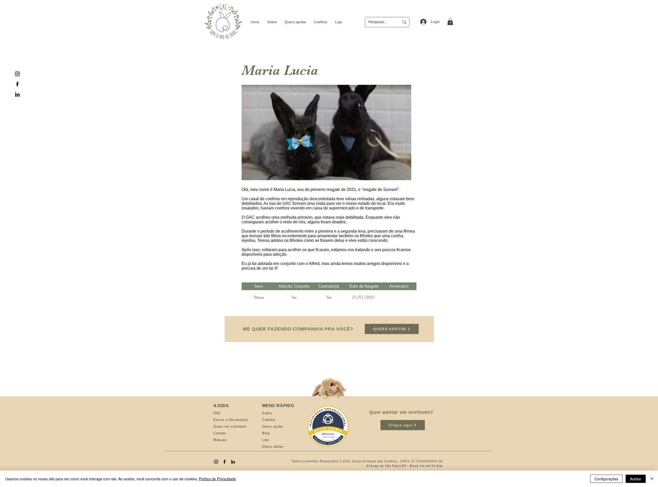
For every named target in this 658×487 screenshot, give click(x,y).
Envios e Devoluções (230, 420)
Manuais (220, 440)
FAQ (216, 413)
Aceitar (635, 478)
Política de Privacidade (217, 478)
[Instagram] (17, 74)
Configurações (606, 478)
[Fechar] (652, 479)
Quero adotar (273, 446)
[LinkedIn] (17, 94)
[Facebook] (17, 84)
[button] (450, 21)
